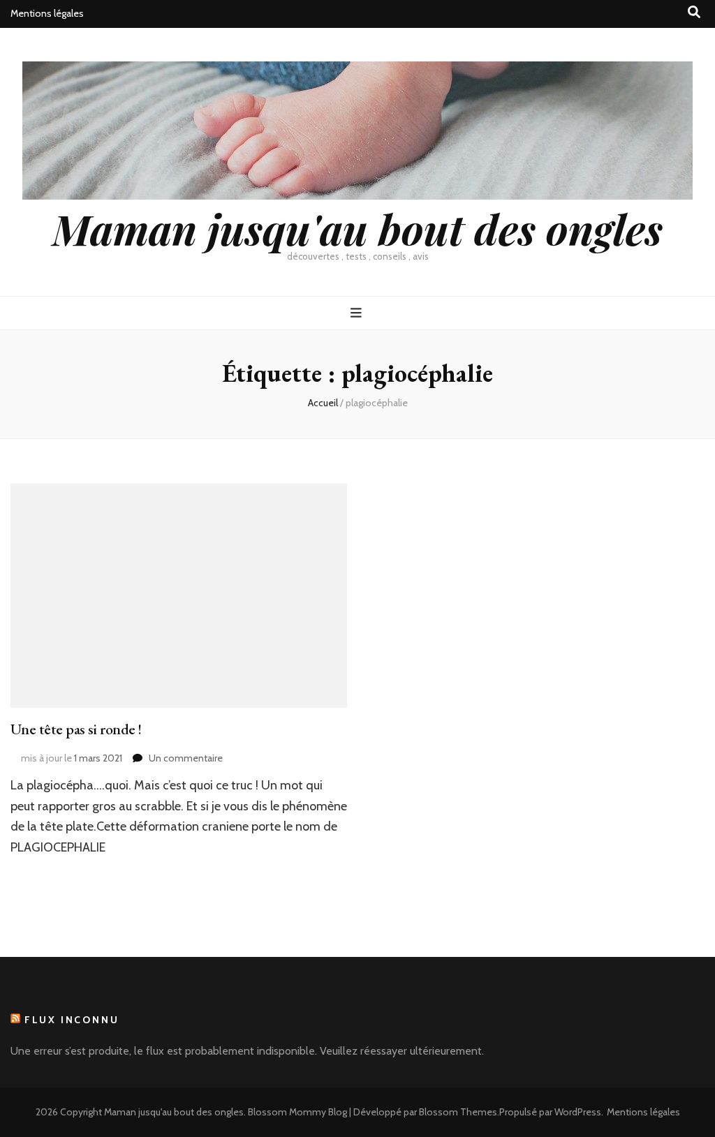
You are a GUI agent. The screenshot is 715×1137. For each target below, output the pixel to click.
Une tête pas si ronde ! (75, 729)
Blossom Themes (458, 1112)
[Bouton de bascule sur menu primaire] (358, 313)
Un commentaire (186, 758)
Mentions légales (47, 13)
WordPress (577, 1112)
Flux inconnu (71, 1019)
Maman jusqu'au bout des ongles (357, 228)
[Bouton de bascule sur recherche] (694, 12)
